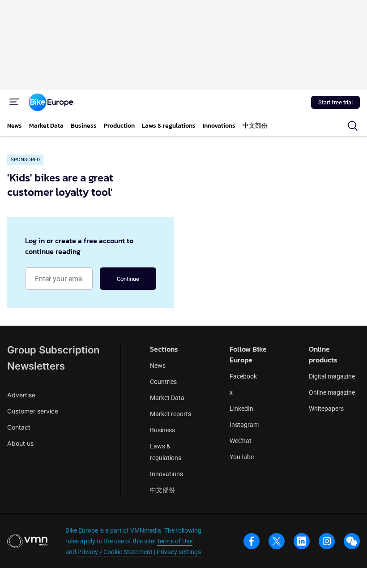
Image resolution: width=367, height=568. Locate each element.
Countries (163, 381)
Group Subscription (53, 350)
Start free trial (335, 102)
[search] (353, 125)
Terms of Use (174, 541)
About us (20, 443)
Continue (128, 278)
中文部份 (162, 490)
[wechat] (352, 541)
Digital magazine (332, 376)
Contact (18, 427)
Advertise (21, 395)
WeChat (241, 440)
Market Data (167, 397)
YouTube (242, 456)
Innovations (166, 474)
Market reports (170, 413)
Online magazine (332, 392)
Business (162, 430)
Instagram (244, 424)
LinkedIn (241, 408)
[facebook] (251, 541)
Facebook (243, 376)
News (158, 365)
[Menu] (14, 102)
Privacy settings (179, 551)
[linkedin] (302, 541)
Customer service (32, 411)
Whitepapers (326, 408)
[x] (277, 541)
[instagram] (327, 541)
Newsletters (36, 366)
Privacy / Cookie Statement (115, 551)
